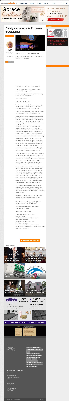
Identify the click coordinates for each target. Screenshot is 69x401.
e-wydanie (34, 359)
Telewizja (40, 364)
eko (34, 355)
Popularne (11, 61)
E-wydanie (39, 3)
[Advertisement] (30, 72)
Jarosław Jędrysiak (9, 50)
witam (28, 351)
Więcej (53, 3)
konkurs (29, 362)
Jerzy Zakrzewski (33, 366)
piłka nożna (29, 364)
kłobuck (38, 357)
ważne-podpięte (36, 347)
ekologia (29, 359)
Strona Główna (23, 3)
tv (27, 366)
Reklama (32, 3)
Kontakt (46, 3)
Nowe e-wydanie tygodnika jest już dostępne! (35, 350)
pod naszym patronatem (32, 360)
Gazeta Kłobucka (31, 357)
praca (34, 364)
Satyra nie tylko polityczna (33, 353)
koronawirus (39, 355)
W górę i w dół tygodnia (37, 362)
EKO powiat (29, 355)
